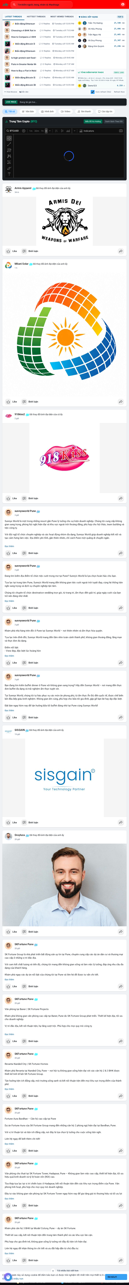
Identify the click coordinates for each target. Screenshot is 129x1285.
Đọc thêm (9, 546)
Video (67, 111)
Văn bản (29, 111)
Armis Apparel (23, 188)
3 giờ (17, 515)
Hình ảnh (49, 111)
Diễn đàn (24, 92)
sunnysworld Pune (25, 511)
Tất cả (11, 111)
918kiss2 (20, 414)
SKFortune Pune (24, 944)
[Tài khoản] (123, 4)
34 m (17, 192)
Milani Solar (21, 263)
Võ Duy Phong (95, 40)
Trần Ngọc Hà (94, 34)
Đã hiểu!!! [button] (112, 1277)
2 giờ (17, 418)
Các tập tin (106, 111)
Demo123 (92, 85)
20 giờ (17, 839)
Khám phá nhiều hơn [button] (12, 1278)
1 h (16, 268)
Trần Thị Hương (95, 23)
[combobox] (41, 4)
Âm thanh (86, 111)
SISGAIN (20, 730)
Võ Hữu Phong (95, 29)
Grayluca (20, 835)
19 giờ (17, 734)
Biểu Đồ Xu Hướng (93, 121)
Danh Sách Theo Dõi (114, 121)
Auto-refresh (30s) (103, 92)
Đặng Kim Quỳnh (96, 46)
